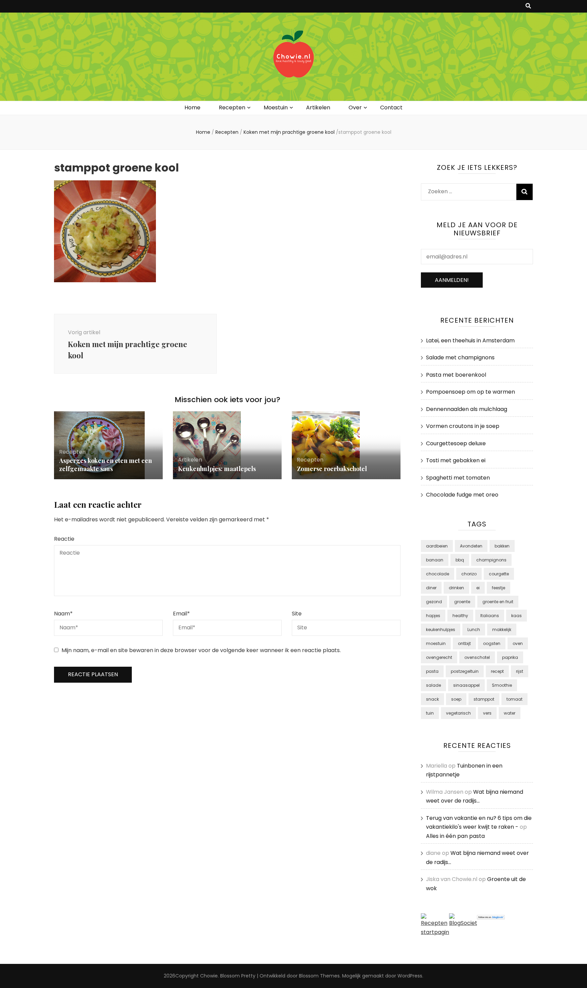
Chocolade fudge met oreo (462, 495)
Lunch (473, 629)
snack (432, 699)
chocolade (437, 574)
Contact (391, 107)
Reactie (64, 539)
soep (456, 699)
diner (431, 588)
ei (478, 588)
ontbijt (464, 643)
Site (297, 613)
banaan (434, 560)
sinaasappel (466, 685)
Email (181, 613)
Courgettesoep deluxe (456, 443)
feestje (498, 588)
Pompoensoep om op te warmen (470, 392)
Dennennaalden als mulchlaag (466, 409)
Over (355, 107)
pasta (432, 671)
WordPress (409, 975)
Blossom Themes (319, 975)
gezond (434, 602)
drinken (456, 588)
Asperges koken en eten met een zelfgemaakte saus (105, 464)
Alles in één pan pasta (455, 836)
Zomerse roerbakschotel (332, 469)
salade (433, 685)
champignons (491, 560)
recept (497, 671)
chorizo (469, 574)
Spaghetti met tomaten (458, 478)
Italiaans (489, 615)
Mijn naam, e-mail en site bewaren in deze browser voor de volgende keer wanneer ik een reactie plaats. (201, 650)
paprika (510, 657)
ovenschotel (477, 657)
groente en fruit (497, 602)
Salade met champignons (460, 357)
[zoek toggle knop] (528, 6)
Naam (63, 613)
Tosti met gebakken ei (455, 460)
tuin (430, 713)
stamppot (484, 699)
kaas (516, 615)
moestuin (436, 643)
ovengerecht (439, 657)
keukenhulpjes (440, 629)
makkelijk (501, 629)
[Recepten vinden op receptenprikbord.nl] (435, 932)
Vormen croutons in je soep (462, 426)
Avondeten (471, 546)
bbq (460, 560)
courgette (499, 574)
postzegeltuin (465, 671)
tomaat (514, 699)
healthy (460, 615)
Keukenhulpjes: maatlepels (217, 469)
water (509, 713)
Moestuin (276, 107)
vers (487, 713)
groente (462, 602)
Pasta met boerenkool (456, 375)
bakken (502, 546)
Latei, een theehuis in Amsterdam (470, 340)
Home (192, 107)
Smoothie (502, 685)
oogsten (491, 643)
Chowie (209, 975)
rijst (519, 671)
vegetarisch (458, 713)
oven (518, 643)
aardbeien (437, 546)
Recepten (232, 107)
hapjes (433, 615)
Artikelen (318, 107)
